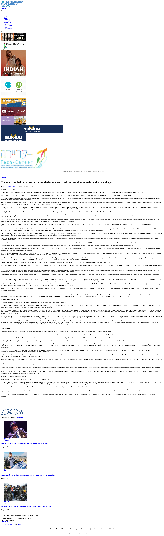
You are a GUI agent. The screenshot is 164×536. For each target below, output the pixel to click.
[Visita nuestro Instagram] (4, 8)
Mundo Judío (7, 22)
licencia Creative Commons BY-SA (103, 529)
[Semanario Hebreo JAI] (12, 7)
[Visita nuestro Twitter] (2, 8)
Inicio (5, 16)
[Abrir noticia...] (15, 437)
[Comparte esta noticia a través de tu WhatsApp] (15, 414)
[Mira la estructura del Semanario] (8, 8)
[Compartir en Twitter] (5, 439)
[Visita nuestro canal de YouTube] (5, 8)
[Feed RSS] (9, 521)
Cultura (6, 27)
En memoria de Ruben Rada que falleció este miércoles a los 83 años (24, 444)
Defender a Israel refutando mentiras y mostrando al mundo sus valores (26, 506)
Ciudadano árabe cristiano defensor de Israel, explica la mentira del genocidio (28, 475)
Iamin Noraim (8, 25)
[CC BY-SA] (82, 531)
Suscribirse (13, 524)
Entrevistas (7, 19)
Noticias (6, 24)
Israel (5, 18)
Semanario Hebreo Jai (9, 186)
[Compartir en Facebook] (4, 439)
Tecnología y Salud (9, 21)
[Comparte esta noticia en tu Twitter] (9, 414)
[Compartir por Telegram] (21, 414)
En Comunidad (8, 28)
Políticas (7, 524)
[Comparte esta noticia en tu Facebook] (3, 414)
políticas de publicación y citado (86, 534)
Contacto (19, 524)
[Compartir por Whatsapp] (7, 439)
